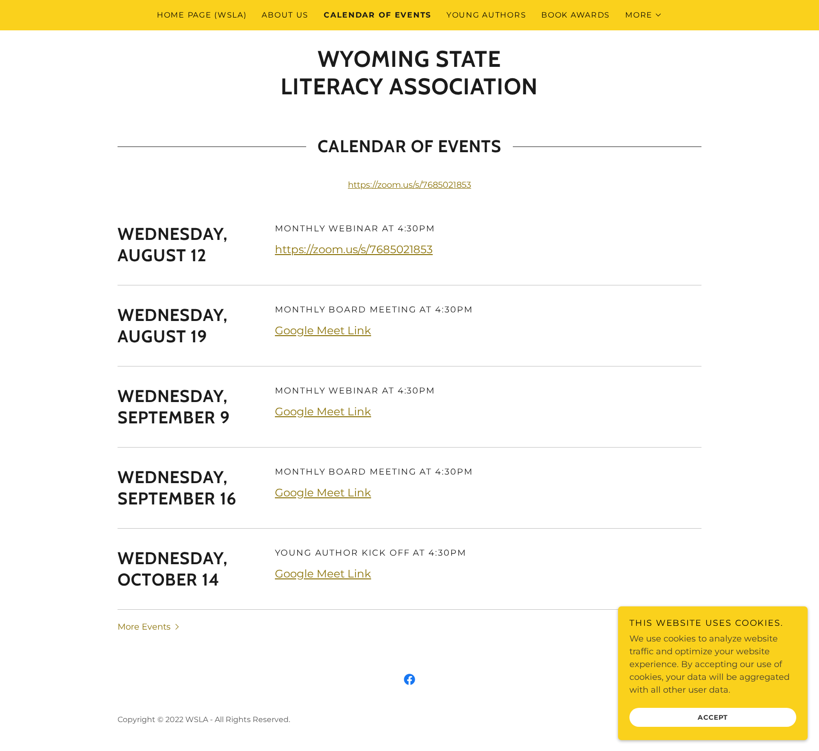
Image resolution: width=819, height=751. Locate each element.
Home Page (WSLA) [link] (201, 14)
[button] (643, 15)
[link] (409, 91)
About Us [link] (285, 14)
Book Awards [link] (575, 14)
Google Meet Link (323, 330)
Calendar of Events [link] (377, 14)
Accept (713, 717)
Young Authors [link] (486, 14)
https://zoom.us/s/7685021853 (409, 185)
